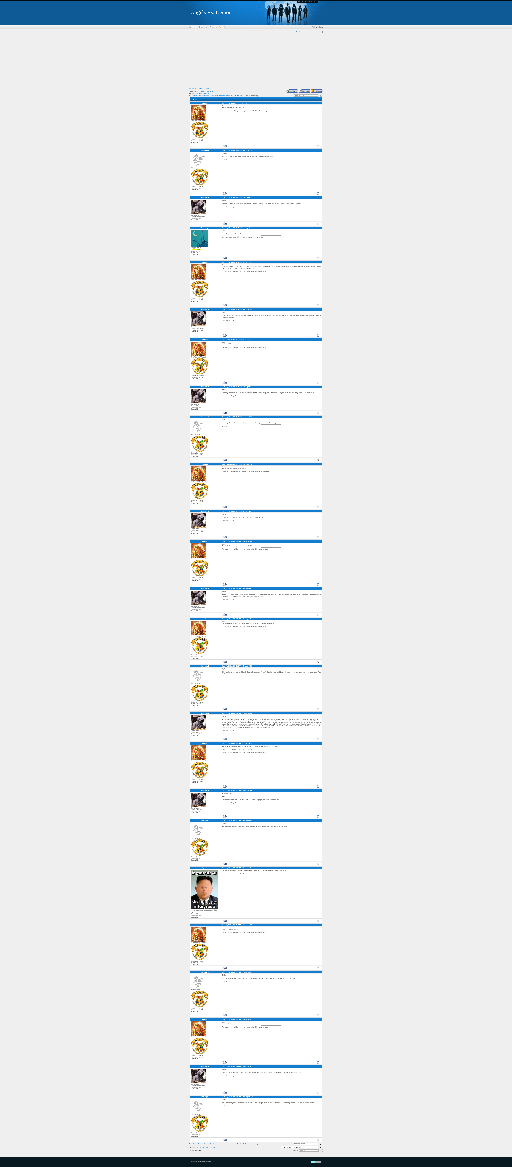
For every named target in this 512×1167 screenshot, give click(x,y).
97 (251, 972)
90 (251, 666)
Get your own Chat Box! (196, 88)
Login (214, 27)
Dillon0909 (205, 197)
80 (251, 262)
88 (251, 588)
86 (251, 511)
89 (251, 619)
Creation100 (205, 93)
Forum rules (308, 32)
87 (251, 541)
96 (251, 925)
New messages (290, 32)
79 (251, 228)
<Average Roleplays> (210, 96)
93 (251, 790)
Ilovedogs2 (205, 150)
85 (251, 464)
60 (213, 91)
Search (315, 32)
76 (250, 103)
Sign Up (204, 27)
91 (251, 713)
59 (211, 91)
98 (251, 1019)
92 (251, 743)
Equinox (205, 868)
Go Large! (206, 88)
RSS (222, 27)
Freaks (239, 96)
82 (251, 339)
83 (251, 387)
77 (251, 150)
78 (251, 197)
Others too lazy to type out (227, 96)
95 (251, 868)
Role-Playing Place (195, 96)
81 (251, 309)
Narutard (205, 103)
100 (251, 1097)
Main (194, 27)
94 (251, 820)
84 (251, 417)
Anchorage (205, 228)
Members (299, 32)
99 (251, 1066)
